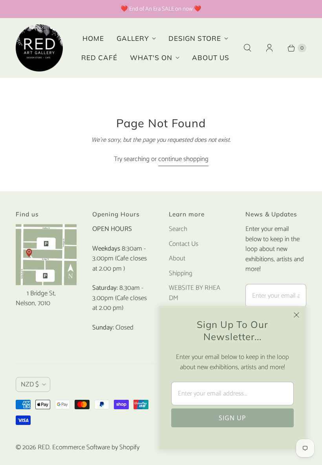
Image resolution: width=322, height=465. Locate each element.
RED (43, 447)
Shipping (180, 273)
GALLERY (133, 38)
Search (178, 228)
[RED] (39, 47)
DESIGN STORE (194, 38)
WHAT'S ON (151, 57)
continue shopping (183, 159)
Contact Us (183, 243)
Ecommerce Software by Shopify (95, 447)
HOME (93, 38)
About (177, 258)
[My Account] (269, 47)
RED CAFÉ (99, 57)
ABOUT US (210, 57)
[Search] (247, 47)
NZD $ (30, 384)
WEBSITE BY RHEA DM (194, 293)
